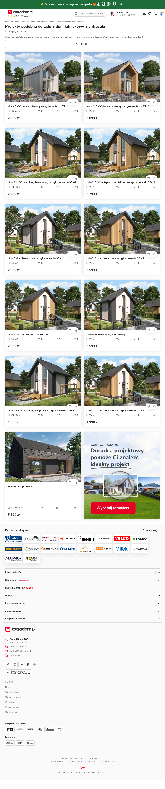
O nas (8, 687)
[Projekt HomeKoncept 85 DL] (43, 457)
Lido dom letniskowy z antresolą (105, 334)
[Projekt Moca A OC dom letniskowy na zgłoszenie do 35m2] (43, 77)
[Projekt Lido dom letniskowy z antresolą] (122, 305)
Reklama (9, 702)
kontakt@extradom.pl (20, 651)
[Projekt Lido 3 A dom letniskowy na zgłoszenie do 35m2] (122, 381)
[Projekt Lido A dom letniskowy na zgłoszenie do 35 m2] (43, 229)
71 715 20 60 (122, 12)
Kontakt (9, 682)
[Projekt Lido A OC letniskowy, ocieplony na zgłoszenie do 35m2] (43, 381)
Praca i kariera (12, 707)
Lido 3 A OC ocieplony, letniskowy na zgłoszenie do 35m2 (42, 182)
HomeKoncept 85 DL (20, 486)
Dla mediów (11, 712)
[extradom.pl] (20, 12)
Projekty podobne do (55, 26)
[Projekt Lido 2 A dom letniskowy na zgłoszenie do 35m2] (122, 229)
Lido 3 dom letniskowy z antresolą (28, 334)
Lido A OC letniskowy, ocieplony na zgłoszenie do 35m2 (41, 410)
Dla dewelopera (13, 697)
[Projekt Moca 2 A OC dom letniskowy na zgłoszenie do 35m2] (122, 77)
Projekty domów (14, 21)
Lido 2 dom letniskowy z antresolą (34, 21)
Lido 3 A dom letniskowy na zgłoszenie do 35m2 (115, 410)
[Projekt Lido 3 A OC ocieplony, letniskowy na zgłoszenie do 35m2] (43, 153)
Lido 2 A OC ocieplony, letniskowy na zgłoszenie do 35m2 (120, 182)
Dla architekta (12, 692)
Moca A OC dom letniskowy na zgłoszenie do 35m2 (38, 106)
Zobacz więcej (150, 530)
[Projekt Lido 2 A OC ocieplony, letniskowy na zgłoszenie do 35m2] (122, 153)
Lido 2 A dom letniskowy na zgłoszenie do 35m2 (115, 258)
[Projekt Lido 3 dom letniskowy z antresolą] (43, 305)
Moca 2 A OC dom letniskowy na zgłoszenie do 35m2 (118, 106)
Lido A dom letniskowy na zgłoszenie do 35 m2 (36, 258)
